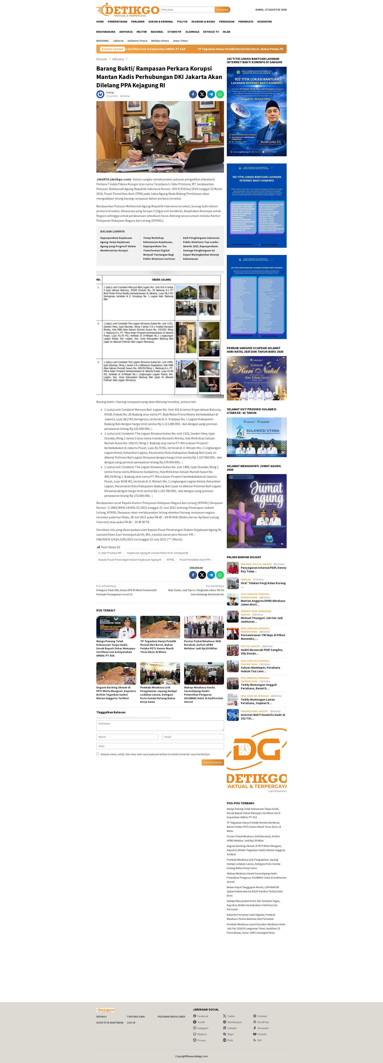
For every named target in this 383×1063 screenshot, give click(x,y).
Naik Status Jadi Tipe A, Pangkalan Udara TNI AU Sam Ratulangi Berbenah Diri (196, 590)
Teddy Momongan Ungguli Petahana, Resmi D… (259, 686)
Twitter (231, 1016)
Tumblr (201, 1022)
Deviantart (263, 1028)
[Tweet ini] (202, 94)
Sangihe (267, 564)
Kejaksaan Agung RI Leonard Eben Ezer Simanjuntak (157, 553)
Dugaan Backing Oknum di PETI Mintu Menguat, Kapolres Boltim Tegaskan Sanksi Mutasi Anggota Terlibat (116, 693)
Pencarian (222, 9)
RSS (260, 1040)
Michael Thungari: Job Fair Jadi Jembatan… (262, 619)
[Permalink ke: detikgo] (100, 94)
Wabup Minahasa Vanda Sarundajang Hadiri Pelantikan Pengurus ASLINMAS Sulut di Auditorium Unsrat (203, 695)
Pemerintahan (249, 597)
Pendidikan (264, 611)
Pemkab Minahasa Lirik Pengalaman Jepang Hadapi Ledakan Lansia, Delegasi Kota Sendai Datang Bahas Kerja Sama (158, 695)
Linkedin (231, 1028)
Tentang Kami (136, 1016)
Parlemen (246, 564)
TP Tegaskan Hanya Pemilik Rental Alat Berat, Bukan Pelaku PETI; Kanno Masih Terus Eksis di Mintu (210, 49)
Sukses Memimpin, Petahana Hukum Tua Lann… (260, 669)
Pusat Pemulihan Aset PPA (195, 559)
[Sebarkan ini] (193, 94)
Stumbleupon (234, 1022)
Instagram (202, 1028)
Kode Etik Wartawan (109, 1022)
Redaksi (101, 1016)
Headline (246, 579)
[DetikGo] (127, 9)
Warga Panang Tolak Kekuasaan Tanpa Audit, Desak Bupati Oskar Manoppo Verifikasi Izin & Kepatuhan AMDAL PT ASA (115, 648)
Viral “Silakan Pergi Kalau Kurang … (263, 585)
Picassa (201, 1040)
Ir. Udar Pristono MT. (110, 553)
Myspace (202, 1034)
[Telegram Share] (211, 94)
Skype (230, 1034)
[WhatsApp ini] (220, 94)
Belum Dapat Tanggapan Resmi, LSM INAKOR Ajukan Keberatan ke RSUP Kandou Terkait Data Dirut (255, 891)
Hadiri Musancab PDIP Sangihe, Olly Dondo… (262, 651)
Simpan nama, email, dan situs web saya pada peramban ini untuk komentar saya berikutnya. (155, 754)
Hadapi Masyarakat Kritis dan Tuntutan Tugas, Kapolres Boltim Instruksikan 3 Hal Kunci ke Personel (253, 905)
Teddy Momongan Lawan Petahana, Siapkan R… (258, 701)
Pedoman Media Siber (171, 1016)
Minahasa (263, 594)
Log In (131, 1022)
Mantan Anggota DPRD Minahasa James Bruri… (263, 602)
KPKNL (170, 559)
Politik (257, 564)
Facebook (202, 1016)
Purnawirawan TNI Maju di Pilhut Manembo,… (263, 637)
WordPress (263, 1022)
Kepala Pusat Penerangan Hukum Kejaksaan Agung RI (130, 559)
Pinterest (262, 1016)
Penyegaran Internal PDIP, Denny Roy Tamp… (263, 569)
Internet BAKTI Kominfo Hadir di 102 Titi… (263, 716)
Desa (243, 594)
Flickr (230, 1040)
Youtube (262, 1034)
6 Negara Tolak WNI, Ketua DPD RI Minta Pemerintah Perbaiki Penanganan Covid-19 (126, 590)
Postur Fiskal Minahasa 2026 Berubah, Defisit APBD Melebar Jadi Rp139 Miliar (202, 644)
